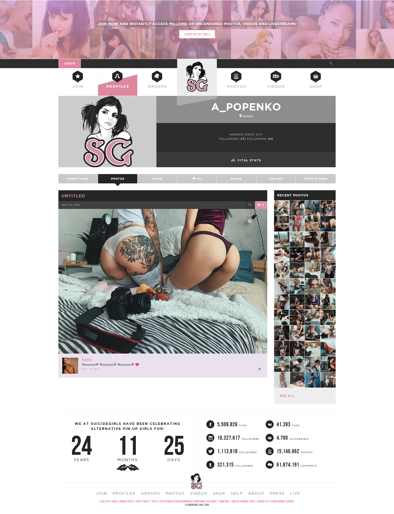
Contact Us (262, 501)
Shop (316, 86)
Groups (157, 86)
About (256, 493)
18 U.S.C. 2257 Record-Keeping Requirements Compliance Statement (184, 501)
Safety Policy (142, 501)
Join (78, 86)
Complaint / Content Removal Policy (237, 501)
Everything (77, 178)
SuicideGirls (197, 63)
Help (237, 493)
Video (157, 178)
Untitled (73, 195)
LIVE (295, 493)
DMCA (114, 501)
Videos (276, 86)
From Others (316, 178)
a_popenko (246, 107)
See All (287, 396)
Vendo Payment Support (282, 501)
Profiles (117, 86)
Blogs (236, 178)
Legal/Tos (105, 501)
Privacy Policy (126, 501)
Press (277, 493)
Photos (236, 86)
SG (198, 178)
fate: (87, 360)
